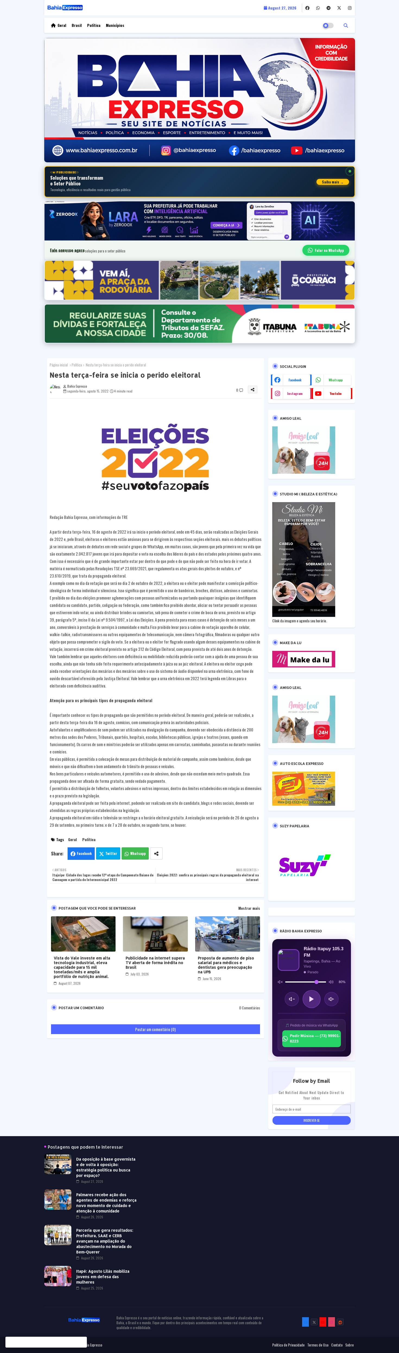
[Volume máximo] (331, 982)
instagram (295, 393)
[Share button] (156, 853)
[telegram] (328, 8)
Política (93, 25)
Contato (337, 1345)
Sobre (349, 1345)
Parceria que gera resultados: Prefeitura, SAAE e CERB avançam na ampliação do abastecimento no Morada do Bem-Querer (104, 1241)
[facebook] (307, 8)
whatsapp (336, 380)
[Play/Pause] (312, 999)
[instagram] (349, 8)
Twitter (111, 853)
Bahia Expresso (92, 1345)
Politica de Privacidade (288, 1345)
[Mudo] (280, 982)
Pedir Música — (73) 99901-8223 (315, 1038)
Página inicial (59, 364)
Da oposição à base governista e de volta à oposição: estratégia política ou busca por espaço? (105, 1167)
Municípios (115, 25)
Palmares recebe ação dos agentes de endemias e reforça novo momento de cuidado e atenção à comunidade (106, 1202)
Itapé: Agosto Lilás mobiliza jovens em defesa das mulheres (102, 1276)
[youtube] (322, 1322)
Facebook (84, 853)
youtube (335, 393)
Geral (62, 25)
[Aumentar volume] (331, 999)
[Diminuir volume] (292, 999)
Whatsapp (138, 853)
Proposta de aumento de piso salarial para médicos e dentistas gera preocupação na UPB (226, 965)
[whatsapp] (318, 8)
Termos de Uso (317, 1345)
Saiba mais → (333, 182)
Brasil (77, 25)
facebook (295, 380)
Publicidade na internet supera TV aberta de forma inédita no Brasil (155, 962)
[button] (345, 25)
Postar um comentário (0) (155, 1029)
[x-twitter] (339, 8)
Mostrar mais (249, 908)
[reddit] (340, 1322)
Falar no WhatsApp (329, 250)
